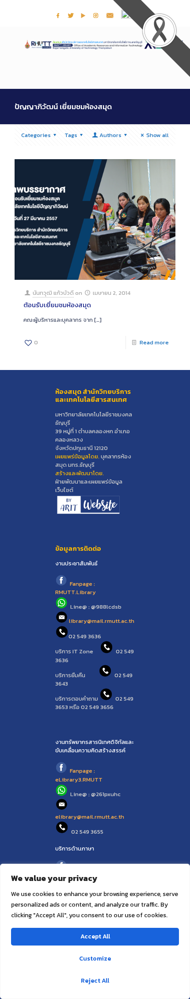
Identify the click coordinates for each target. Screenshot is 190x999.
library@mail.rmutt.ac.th (101, 621)
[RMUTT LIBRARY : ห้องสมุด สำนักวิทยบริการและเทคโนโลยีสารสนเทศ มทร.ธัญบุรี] (95, 44)
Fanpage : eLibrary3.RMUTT (79, 775)
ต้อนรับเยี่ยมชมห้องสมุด (57, 305)
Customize (95, 958)
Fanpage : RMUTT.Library (75, 588)
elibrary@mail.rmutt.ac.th (89, 816)
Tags (71, 135)
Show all (157, 135)
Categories (36, 135)
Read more (154, 342)
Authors (110, 135)
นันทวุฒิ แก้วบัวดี (53, 293)
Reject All (95, 980)
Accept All (95, 936)
